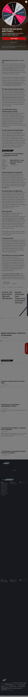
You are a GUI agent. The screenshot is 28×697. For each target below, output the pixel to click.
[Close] (26, 2)
